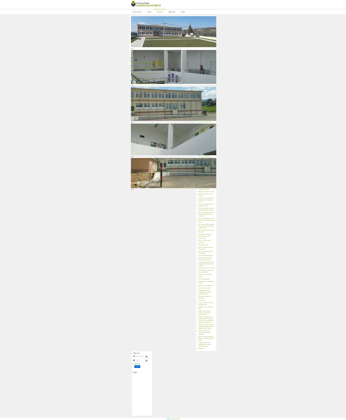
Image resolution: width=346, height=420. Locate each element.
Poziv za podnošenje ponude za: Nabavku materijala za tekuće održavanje (206, 214)
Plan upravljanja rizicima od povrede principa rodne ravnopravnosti (205, 236)
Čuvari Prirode (202, 300)
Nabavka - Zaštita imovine (204, 240)
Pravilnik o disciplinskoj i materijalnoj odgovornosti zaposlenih (204, 332)
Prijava (137, 366)
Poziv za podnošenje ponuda (205, 255)
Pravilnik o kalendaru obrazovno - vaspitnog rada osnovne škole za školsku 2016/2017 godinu (206, 326)
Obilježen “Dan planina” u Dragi (206, 191)
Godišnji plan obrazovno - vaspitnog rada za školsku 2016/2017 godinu (204, 344)
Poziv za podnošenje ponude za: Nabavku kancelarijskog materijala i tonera (206, 220)
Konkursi (200, 276)
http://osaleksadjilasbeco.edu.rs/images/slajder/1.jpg (144, 63)
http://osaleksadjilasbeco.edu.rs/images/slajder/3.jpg (144, 73)
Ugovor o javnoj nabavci (204, 288)
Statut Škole (201, 348)
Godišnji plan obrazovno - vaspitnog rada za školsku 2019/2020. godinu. (204, 292)
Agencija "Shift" (176, 419)
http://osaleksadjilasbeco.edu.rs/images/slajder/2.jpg (144, 68)
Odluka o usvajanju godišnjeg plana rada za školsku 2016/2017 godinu (206, 338)
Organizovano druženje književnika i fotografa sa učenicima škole (204, 312)
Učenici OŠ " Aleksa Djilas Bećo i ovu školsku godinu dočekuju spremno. (206, 200)
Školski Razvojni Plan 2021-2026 (206, 268)
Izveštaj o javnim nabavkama (205, 285)
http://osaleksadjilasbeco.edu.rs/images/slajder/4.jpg (144, 78)
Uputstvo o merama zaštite (204, 274)
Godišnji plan (201, 242)
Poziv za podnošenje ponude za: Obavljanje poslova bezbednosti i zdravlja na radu (206, 226)
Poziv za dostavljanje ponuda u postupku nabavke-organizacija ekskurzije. (206, 263)
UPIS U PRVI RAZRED (204, 279)
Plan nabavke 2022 (203, 245)
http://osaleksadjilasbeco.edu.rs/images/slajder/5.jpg (144, 83)
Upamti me (137, 363)
